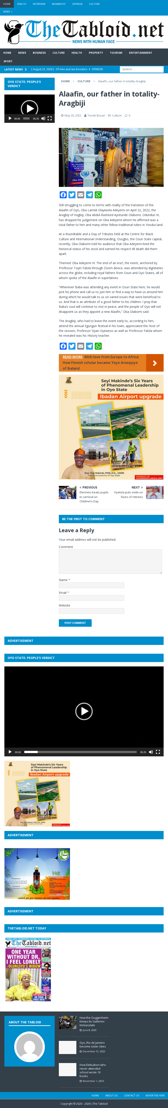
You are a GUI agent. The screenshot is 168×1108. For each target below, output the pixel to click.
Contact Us (131, 1095)
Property (96, 53)
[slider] (26, 118)
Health (21, 3)
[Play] (10, 118)
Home (6, 3)
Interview (39, 3)
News (6, 11)
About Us (111, 1095)
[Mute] (43, 118)
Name (63, 580)
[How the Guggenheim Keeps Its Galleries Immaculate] (67, 1027)
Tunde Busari (96, 115)
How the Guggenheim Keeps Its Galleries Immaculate (94, 1021)
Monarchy (59, 3)
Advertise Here (155, 1095)
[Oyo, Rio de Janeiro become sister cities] (67, 1052)
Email (63, 593)
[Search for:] (142, 69)
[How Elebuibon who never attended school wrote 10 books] (67, 1074)
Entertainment (140, 53)
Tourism (116, 53)
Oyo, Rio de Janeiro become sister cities (93, 1044)
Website (64, 605)
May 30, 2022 (73, 115)
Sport (8, 61)
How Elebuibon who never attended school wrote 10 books (93, 1070)
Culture (94, 3)
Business (39, 53)
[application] (29, 109)
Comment (66, 547)
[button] (29, 109)
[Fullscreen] (49, 118)
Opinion (77, 3)
